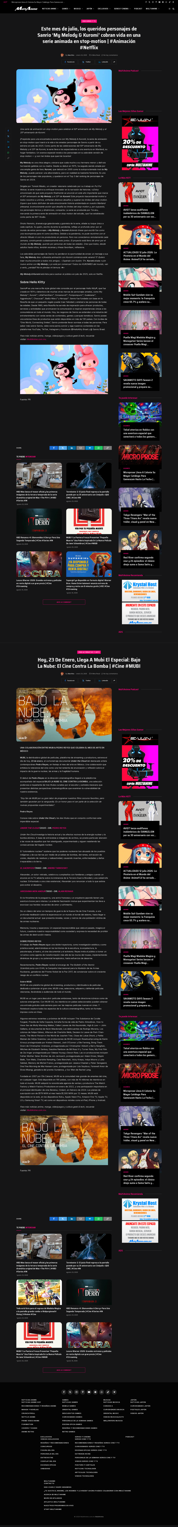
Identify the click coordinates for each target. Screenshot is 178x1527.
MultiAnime (151, 8)
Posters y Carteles (85, 1465)
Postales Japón (138, 1409)
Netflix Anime (28, 1417)
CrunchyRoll (28, 1413)
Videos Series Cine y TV (86, 1461)
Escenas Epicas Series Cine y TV (91, 1450)
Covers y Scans (29, 1428)
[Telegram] (8, 147)
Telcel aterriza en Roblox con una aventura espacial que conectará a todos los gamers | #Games (139, 433)
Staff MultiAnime (53, 1509)
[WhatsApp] (8, 152)
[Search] (173, 8)
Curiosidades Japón (140, 1406)
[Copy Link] (8, 158)
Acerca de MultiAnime (55, 1494)
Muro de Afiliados (53, 1498)
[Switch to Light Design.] (169, 9)
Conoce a (108, 1406)
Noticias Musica (111, 1402)
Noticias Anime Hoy (31, 1402)
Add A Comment (64, 602)
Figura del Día (47, 1450)
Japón (89, 8)
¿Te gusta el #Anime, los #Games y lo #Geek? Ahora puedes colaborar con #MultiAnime (87, 1491)
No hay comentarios (111, 55)
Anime (126, 205)
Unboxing (45, 1469)
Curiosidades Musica (113, 1409)
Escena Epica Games (72, 1424)
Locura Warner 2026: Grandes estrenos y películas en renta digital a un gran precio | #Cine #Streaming (39, 583)
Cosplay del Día (48, 1461)
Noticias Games (70, 1402)
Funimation (27, 1424)
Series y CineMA (121, 8)
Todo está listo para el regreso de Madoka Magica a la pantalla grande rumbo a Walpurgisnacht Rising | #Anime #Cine (38, 1311)
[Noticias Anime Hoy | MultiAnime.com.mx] (26, 8)
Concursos (46, 1446)
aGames (126, 425)
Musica (77, 8)
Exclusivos (103, 8)
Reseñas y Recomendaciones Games (79, 1428)
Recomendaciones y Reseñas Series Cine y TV (97, 1443)
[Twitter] (8, 136)
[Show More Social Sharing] (114, 62)
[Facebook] (8, 131)
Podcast (138, 8)
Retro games (68, 1432)
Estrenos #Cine (83, 1454)
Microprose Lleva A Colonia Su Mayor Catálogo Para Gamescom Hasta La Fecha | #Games (139, 476)
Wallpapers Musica (113, 1421)
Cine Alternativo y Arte (89, 652)
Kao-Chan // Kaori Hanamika (57, 1487)
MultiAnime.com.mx (36, 339)
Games (65, 8)
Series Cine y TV (83, 1439)
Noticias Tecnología (85, 1469)
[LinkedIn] (8, 141)
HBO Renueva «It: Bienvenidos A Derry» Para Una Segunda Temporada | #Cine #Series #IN (38, 539)
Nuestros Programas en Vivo (59, 1505)
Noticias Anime (49, 8)
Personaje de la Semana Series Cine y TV (95, 1458)
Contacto (49, 1483)
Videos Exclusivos (50, 1439)
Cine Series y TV (89, 21)
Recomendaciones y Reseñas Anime (39, 1406)
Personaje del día (49, 1454)
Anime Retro (28, 1432)
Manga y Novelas (30, 1409)
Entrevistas (47, 1458)
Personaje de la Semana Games (77, 1421)
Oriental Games (70, 1409)
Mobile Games (69, 1406)
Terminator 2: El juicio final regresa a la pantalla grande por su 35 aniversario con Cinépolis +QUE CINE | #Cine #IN (87, 494)
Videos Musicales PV (113, 1417)
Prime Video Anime (30, 1421)
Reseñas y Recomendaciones (55, 1443)
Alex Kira (71, 55)
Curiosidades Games (72, 1417)
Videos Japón (137, 1413)
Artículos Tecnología (86, 1472)
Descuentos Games (71, 1413)
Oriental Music (111, 1413)
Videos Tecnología (84, 1476)
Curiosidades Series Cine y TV (89, 1446)
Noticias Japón (138, 1402)
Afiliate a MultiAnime (54, 1502)
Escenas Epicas (48, 1465)
